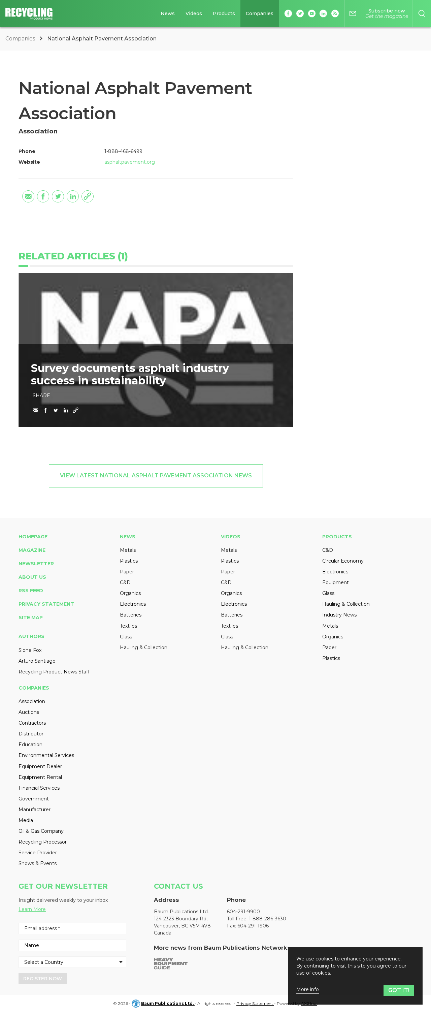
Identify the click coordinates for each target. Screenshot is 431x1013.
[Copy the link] (87, 196)
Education (30, 744)
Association (32, 701)
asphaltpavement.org (129, 162)
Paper (127, 571)
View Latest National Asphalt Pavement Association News (156, 475)
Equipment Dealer (40, 766)
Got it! (398, 990)
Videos (194, 13)
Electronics (133, 604)
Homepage (33, 536)
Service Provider (38, 852)
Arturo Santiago (37, 661)
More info (307, 989)
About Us (32, 577)
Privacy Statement (46, 604)
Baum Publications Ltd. (168, 1003)
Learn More (32, 909)
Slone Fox (30, 650)
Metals (128, 550)
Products (224, 13)
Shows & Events (38, 863)
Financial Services (39, 788)
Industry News (339, 615)
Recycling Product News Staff (54, 671)
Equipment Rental (40, 777)
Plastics (129, 561)
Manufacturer (35, 809)
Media (26, 820)
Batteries (130, 615)
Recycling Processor (43, 842)
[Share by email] (28, 196)
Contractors (32, 723)
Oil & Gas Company (41, 831)
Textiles (128, 626)
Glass (126, 636)
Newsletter (36, 563)
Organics (130, 593)
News (168, 13)
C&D (125, 582)
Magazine (32, 550)
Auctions (29, 712)
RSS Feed (31, 590)
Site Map (31, 617)
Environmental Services (46, 755)
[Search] (421, 13)
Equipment (335, 582)
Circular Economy (343, 561)
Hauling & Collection (143, 647)
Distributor (31, 733)
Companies (259, 13)
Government (34, 798)
